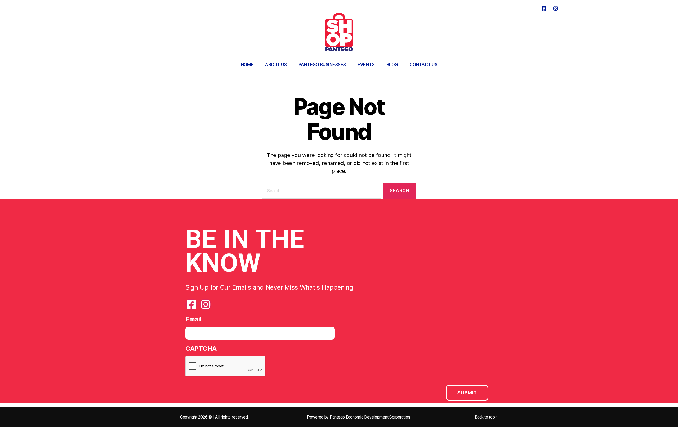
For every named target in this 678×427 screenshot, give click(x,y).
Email (193, 319)
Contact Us (423, 64)
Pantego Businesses (322, 64)
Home (247, 64)
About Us (276, 64)
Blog (392, 64)
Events (366, 64)
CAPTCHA (201, 348)
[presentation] (225, 366)
